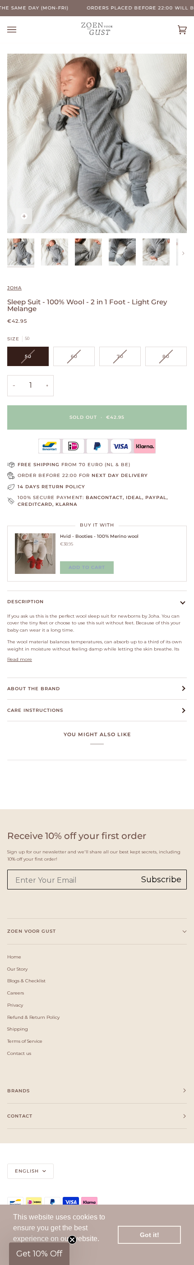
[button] (39, 1253)
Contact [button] (19, 1116)
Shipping (17, 1028)
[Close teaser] (72, 1239)
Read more (19, 659)
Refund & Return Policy (33, 1017)
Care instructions (35, 710)
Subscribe (161, 880)
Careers (15, 992)
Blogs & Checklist (26, 980)
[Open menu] (20, 29)
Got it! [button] (149, 1234)
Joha (14, 287)
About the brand (33, 688)
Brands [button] (18, 1090)
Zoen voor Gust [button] (31, 931)
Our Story (17, 969)
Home (14, 956)
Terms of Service (24, 1041)
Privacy (15, 1005)
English (28, 1171)
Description (25, 601)
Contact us (19, 1053)
